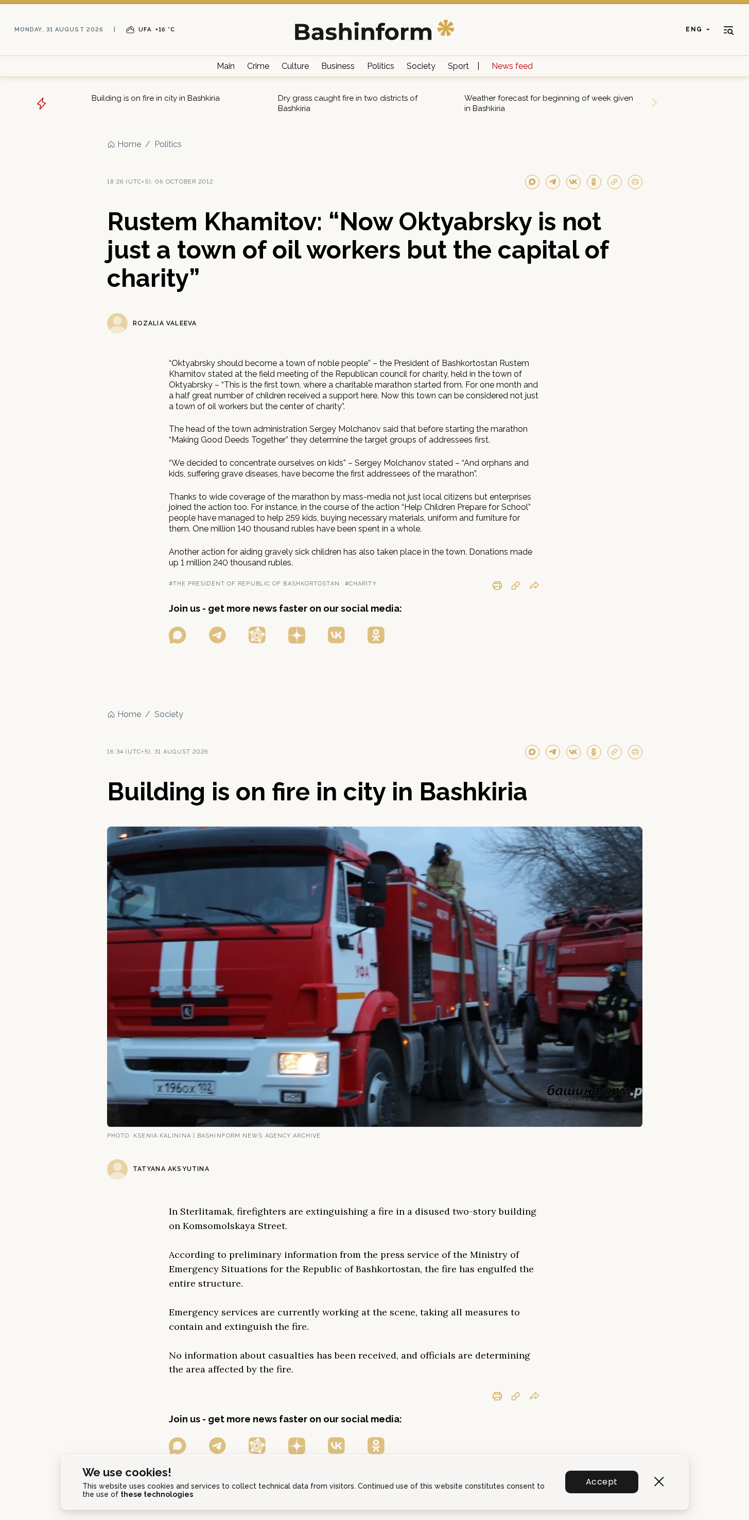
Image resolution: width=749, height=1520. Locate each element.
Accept (601, 1482)
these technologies (156, 1494)
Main (226, 66)
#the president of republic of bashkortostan (254, 583)
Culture (295, 66)
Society (421, 66)
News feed (512, 66)
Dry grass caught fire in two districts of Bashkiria (347, 103)
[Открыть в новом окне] (177, 635)
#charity (361, 583)
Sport (458, 66)
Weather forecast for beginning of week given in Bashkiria (548, 103)
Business (338, 66)
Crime (258, 66)
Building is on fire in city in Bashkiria (156, 98)
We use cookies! (126, 1472)
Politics (380, 66)
